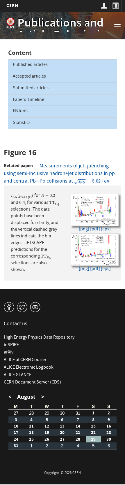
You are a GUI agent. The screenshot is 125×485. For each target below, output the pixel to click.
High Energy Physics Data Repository (39, 337)
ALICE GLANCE (17, 375)
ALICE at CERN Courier (25, 360)
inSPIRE (11, 345)
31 (78, 413)
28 (31, 413)
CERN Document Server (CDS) (32, 382)
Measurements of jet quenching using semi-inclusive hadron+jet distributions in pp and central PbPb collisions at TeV (59, 173)
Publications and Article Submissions (68, 30)
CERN (12, 5)
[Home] (10, 23)
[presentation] (38, 181)
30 (62, 413)
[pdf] (95, 229)
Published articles (30, 65)
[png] (84, 229)
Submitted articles (31, 88)
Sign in (104, 6)
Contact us (15, 324)
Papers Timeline (28, 100)
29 (46, 413)
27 (16, 413)
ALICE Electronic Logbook (28, 367)
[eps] (106, 229)
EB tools (20, 111)
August (26, 396)
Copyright (52, 473)
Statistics (22, 123)
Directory (115, 6)
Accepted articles (29, 76)
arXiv (8, 352)
